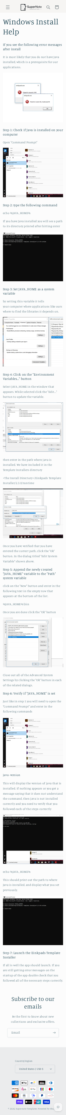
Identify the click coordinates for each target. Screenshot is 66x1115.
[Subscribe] (54, 1032)
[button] (7, 7)
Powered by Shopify (48, 1108)
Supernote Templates (26, 1108)
